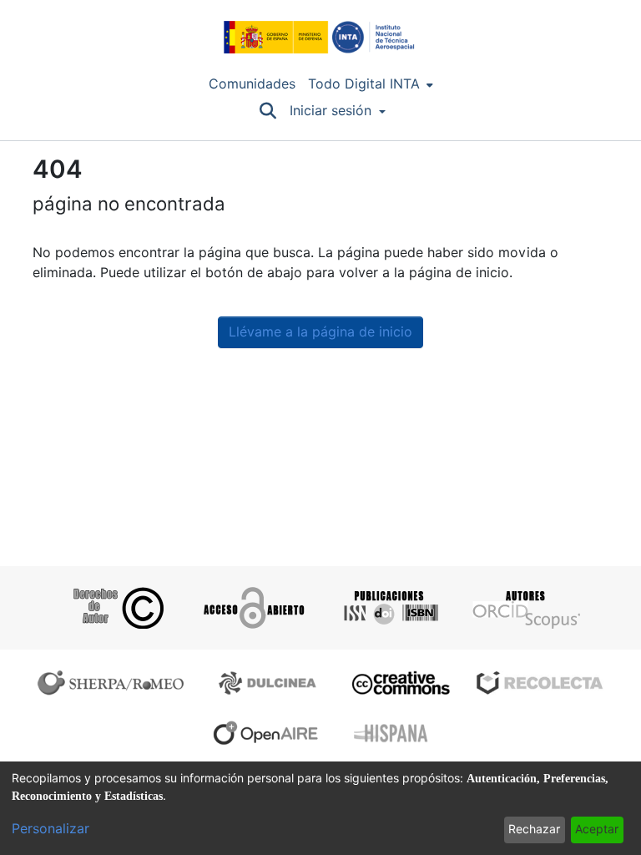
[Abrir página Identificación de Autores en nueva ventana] (524, 608)
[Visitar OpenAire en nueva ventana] (270, 733)
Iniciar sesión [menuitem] (330, 111)
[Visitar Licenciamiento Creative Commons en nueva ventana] (398, 683)
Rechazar (534, 829)
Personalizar (50, 829)
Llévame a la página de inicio (320, 332)
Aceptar (596, 829)
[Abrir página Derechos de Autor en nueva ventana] (116, 608)
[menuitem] (370, 84)
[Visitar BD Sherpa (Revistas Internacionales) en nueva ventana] (114, 683)
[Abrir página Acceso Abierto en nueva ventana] (252, 608)
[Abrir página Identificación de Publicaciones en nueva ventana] (388, 608)
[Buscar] (267, 111)
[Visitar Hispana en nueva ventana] (392, 733)
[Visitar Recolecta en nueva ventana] (540, 683)
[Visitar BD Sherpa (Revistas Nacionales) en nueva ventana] (270, 683)
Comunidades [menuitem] (252, 84)
